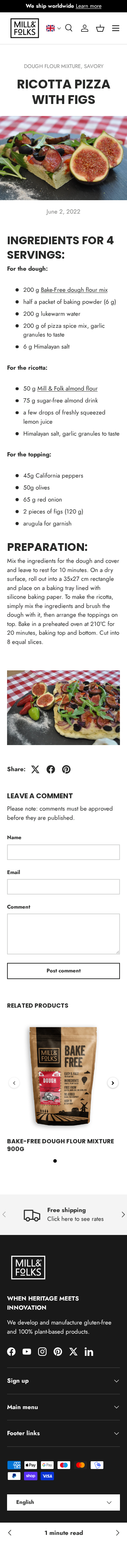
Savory (93, 66)
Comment (18, 907)
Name (14, 837)
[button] (53, 28)
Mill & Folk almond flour (67, 388)
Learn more (89, 6)
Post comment (64, 971)
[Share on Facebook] (51, 769)
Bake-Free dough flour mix (74, 289)
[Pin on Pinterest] (66, 769)
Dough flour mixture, (54, 66)
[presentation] (14, 1082)
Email (13, 872)
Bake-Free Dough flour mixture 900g (60, 1145)
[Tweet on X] (35, 769)
